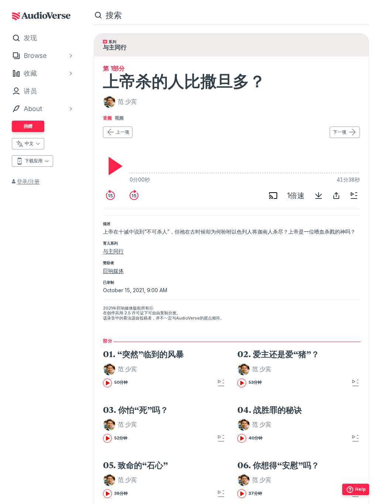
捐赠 (28, 126)
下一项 (339, 132)
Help (360, 489)
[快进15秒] (134, 195)
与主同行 (113, 251)
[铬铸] (273, 195)
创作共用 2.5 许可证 (125, 312)
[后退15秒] (110, 195)
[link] (155, 368)
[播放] (113, 166)
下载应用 (33, 160)
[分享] (336, 195)
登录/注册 (28, 181)
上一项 (122, 132)
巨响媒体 (113, 270)
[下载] (318, 195)
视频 (119, 118)
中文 (29, 143)
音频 (107, 118)
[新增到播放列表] (354, 195)
